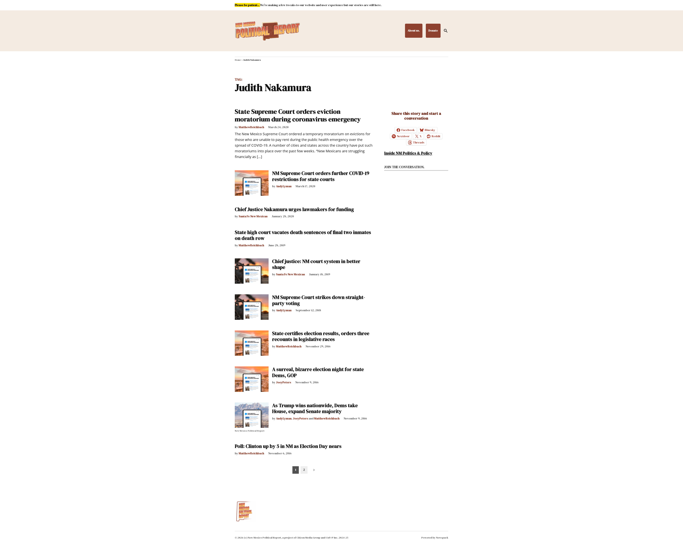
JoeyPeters (283, 382)
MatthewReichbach (251, 127)
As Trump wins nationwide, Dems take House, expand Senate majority (315, 408)
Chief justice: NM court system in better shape (316, 264)
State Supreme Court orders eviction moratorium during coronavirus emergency (298, 115)
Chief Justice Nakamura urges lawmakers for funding (294, 209)
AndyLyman (284, 186)
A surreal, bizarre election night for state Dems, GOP (318, 372)
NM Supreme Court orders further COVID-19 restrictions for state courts (320, 176)
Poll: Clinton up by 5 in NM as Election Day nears (288, 446)
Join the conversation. (404, 167)
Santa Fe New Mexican (253, 216)
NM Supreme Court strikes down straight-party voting (318, 300)
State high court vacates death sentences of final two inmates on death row (303, 235)
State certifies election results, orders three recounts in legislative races (320, 336)
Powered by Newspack (434, 537)
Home (238, 60)
